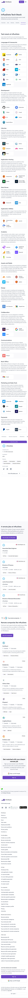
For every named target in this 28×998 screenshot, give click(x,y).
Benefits (5, 648)
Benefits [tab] (17, 22)
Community (4, 817)
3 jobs (24, 717)
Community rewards (6, 863)
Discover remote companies (8, 842)
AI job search (4, 845)
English (14, 993)
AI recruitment (4, 901)
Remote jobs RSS (5, 859)
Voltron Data (6, 683)
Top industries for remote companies (10, 931)
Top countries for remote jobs (8, 924)
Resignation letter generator (8, 958)
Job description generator (7, 892)
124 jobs (23, 735)
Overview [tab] (3, 22)
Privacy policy (4, 829)
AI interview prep (5, 881)
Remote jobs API (5, 937)
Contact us (4, 831)
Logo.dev (9, 990)
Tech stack (12, 648)
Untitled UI (19, 989)
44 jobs (23, 661)
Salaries (5, 667)
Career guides (4, 849)
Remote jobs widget (6, 861)
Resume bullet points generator (8, 949)
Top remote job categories (7, 919)
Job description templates (7, 894)
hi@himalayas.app (5, 803)
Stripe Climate (6, 793)
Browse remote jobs (6, 840)
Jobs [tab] (8, 22)
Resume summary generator (8, 946)
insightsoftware (6, 721)
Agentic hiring (4, 904)
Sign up (14, 777)
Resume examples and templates (9, 852)
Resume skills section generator (9, 951)
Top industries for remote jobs (8, 926)
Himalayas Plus (5, 869)
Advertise (3, 911)
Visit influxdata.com (13, 473)
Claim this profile (14, 441)
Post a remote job (5, 890)
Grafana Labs (6, 739)
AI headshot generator (6, 879)
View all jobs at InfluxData (8, 537)
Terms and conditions (6, 827)
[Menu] (25, 2)
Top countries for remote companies (10, 929)
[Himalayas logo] (6, 2)
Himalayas (4, 436)
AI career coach (5, 884)
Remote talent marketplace (7, 899)
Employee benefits (5, 824)
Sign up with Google (15, 773)
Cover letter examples (6, 854)
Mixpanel (5, 702)
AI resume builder (5, 874)
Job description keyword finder (8, 942)
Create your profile (5, 837)
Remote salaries (5, 917)
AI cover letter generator (7, 876)
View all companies (7, 635)
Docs (2, 820)
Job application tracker (7, 872)
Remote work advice (6, 847)
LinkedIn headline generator (8, 956)
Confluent (5, 646)
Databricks (5, 665)
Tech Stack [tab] (23, 22)
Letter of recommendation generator (10, 960)
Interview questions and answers (9, 856)
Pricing (2, 908)
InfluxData (22, 436)
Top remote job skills (6, 921)
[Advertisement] (14, 29)
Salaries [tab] (12, 22)
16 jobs (24, 698)
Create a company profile (7, 906)
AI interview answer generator (8, 953)
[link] (4, 436)
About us (3, 815)
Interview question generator (8, 897)
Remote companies (13, 436)
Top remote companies (13, 618)
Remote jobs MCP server (7, 939)
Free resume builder (6, 944)
